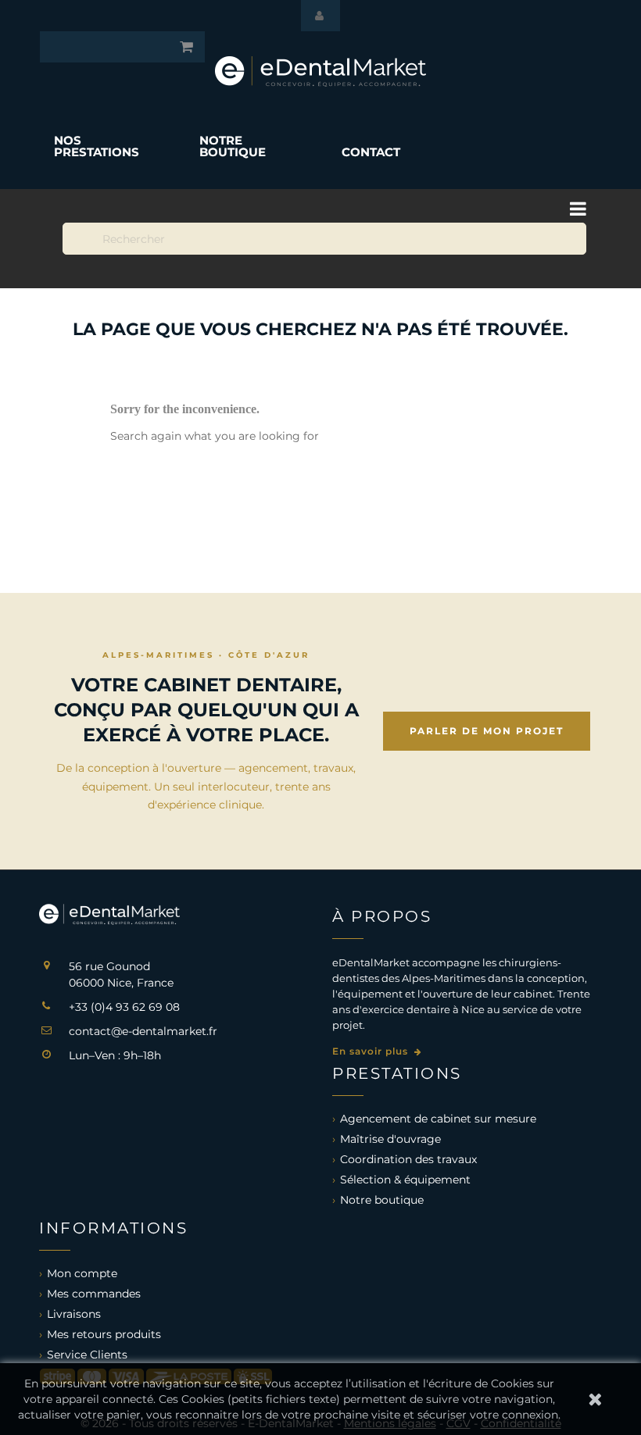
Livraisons (74, 1314)
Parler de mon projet (487, 731)
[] (509, 161)
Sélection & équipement (405, 1180)
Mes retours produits (104, 1334)
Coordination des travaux (408, 1159)
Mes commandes (94, 1294)
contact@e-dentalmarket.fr (143, 1031)
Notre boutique (382, 1200)
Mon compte (82, 1273)
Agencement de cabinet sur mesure (438, 1119)
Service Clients (87, 1355)
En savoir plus (371, 1051)
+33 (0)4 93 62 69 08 (124, 1007)
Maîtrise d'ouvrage (390, 1139)
